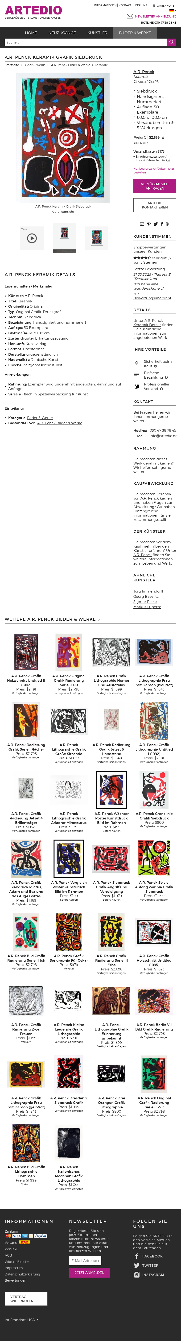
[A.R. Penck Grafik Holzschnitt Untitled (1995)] (154, 932)
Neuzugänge (62, 33)
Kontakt (125, 5)
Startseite (12, 65)
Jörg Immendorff (148, 591)
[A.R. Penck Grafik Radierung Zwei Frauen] (26, 1001)
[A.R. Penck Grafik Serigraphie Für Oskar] (69, 932)
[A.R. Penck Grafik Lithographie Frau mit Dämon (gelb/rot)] (26, 1074)
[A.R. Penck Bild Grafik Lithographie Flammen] (26, 1143)
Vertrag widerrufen (21, 1299)
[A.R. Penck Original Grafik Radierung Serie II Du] (68, 652)
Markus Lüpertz (147, 607)
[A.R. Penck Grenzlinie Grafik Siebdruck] (154, 790)
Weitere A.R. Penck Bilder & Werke (50, 619)
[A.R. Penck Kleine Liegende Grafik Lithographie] (69, 1001)
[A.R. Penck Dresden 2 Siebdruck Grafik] (68, 1074)
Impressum (14, 1268)
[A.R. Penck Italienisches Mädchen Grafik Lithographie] (68, 1143)
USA (31, 1320)
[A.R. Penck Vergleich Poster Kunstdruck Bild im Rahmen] (68, 858)
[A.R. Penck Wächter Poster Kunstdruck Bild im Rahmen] (111, 790)
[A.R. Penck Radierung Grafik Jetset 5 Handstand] (111, 721)
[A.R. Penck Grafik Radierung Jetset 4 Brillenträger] (26, 790)
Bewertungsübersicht (152, 298)
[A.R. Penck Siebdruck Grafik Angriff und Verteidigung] (111, 858)
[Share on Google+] (167, 224)
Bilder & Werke (135, 33)
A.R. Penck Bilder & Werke (70, 65)
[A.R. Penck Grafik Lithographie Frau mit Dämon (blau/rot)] (154, 652)
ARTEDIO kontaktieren (155, 205)
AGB (8, 1255)
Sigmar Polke (145, 602)
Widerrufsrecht (17, 1262)
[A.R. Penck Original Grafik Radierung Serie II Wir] (154, 1074)
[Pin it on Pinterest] (149, 224)
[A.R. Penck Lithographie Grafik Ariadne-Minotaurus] (69, 790)
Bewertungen (15, 1280)
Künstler (97, 33)
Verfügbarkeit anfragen (155, 186)
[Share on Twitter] (156, 224)
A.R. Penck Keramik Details (148, 323)
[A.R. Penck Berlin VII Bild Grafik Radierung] (154, 1001)
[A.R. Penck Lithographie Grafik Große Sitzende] (69, 721)
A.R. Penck (143, 71)
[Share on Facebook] (161, 224)
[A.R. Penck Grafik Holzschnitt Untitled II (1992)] (26, 652)
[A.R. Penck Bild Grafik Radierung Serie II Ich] (25, 932)
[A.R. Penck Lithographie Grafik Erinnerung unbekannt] (111, 1001)
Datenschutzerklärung (22, 1274)
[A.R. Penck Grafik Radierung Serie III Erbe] (111, 932)
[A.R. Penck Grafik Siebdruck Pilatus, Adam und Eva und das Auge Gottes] (26, 858)
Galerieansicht (63, 211)
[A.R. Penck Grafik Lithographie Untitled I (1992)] (154, 721)
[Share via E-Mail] (142, 224)
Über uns (140, 5)
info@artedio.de (163, 436)
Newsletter (88, 1221)
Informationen (105, 5)
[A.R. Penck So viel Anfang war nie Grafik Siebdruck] (154, 858)
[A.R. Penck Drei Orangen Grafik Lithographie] (111, 1074)
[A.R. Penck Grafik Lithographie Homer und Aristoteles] (111, 652)
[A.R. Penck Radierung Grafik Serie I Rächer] (26, 721)
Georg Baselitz (146, 596)
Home (31, 33)
